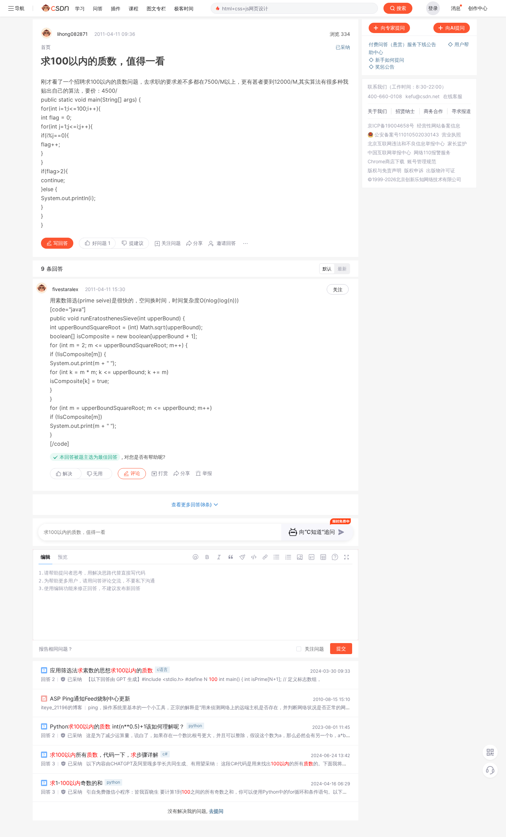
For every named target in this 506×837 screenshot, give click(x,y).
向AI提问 (455, 28)
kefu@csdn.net (422, 96)
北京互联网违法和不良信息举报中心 (406, 143)
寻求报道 (461, 111)
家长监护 (457, 143)
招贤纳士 (405, 111)
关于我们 (377, 111)
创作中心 (477, 8)
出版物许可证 (440, 170)
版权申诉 (413, 170)
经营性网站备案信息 (438, 125)
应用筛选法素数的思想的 (101, 670)
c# (165, 753)
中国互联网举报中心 (389, 152)
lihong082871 (72, 34)
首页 (46, 47)
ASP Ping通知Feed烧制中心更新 (90, 698)
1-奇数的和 (76, 782)
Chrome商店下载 (386, 161)
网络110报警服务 (432, 152)
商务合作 (433, 111)
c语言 (162, 669)
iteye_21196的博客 (61, 707)
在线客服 (452, 96)
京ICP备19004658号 (391, 125)
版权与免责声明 (384, 170)
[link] (46, 47)
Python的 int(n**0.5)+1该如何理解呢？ (117, 726)
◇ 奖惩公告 (381, 67)
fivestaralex (65, 289)
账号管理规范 (421, 161)
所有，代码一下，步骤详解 (104, 754)
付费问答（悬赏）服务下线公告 (403, 44)
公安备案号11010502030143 (407, 134)
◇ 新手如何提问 (386, 60)
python (195, 725)
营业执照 (451, 134)
